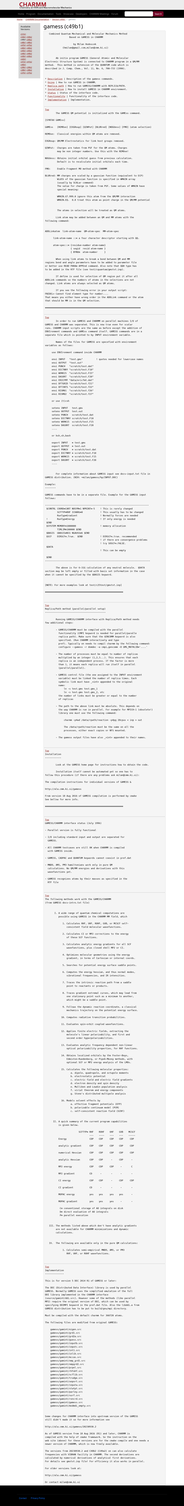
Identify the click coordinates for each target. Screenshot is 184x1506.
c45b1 (23, 50)
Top (47, 109)
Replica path (56, 85)
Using (51, 82)
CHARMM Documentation (37, 19)
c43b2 (29, 56)
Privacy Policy (38, 1498)
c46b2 (29, 48)
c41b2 (29, 61)
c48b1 (23, 42)
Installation (56, 89)
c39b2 (29, 67)
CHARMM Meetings (99, 13)
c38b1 (23, 70)
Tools (58, 13)
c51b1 (23, 34)
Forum (114, 13)
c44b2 (29, 53)
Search (158, 13)
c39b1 (23, 67)
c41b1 (23, 61)
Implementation (57, 99)
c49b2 (29, 39)
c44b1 (23, 53)
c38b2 (29, 70)
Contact (23, 1498)
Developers (81, 13)
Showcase (68, 13)
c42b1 (23, 59)
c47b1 (23, 45)
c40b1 (23, 64)
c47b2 (29, 45)
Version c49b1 (58, 19)
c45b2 (29, 50)
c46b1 (23, 48)
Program (30, 13)
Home (21, 13)
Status (52, 92)
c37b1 (23, 72)
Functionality (56, 96)
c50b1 (23, 37)
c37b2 (29, 72)
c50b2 (29, 37)
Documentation (46, 13)
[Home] (47, 5)
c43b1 (23, 56)
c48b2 (29, 42)
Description (55, 78)
